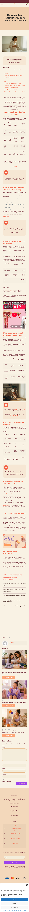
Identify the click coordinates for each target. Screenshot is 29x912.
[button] (27, 885)
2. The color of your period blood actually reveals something (14, 72)
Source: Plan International (8, 493)
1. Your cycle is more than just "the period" (12, 70)
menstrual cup (17, 409)
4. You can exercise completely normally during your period (14, 80)
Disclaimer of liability (15, 846)
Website (4, 774)
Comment (4, 747)
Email (3, 768)
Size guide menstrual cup (15, 833)
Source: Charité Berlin (7, 254)
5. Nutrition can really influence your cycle (12, 83)
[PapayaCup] (14, 4)
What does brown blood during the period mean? (13, 590)
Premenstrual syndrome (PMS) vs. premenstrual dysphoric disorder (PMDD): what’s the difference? (13, 731)
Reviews (15, 836)
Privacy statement (14, 910)
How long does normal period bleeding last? (14, 584)
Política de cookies (6, 910)
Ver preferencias (14, 907)
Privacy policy (15, 843)
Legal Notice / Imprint (22, 910)
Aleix (12, 642)
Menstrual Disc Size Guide (15, 828)
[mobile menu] (2, 4)
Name (3, 763)
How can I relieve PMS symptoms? (14, 606)
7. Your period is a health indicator (11, 87)
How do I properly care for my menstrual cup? (11, 600)
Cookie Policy (15, 841)
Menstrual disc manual (15, 825)
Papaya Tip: (8, 77)
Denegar (14, 903)
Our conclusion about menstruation (11, 89)
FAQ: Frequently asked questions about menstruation (15, 91)
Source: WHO (14, 166)
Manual (15, 830)
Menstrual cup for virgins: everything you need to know (14, 702)
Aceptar (14, 899)
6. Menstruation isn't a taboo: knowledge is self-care (14, 85)
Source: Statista (6, 216)
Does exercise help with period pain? (14, 596)
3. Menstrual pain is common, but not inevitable (13, 75)
